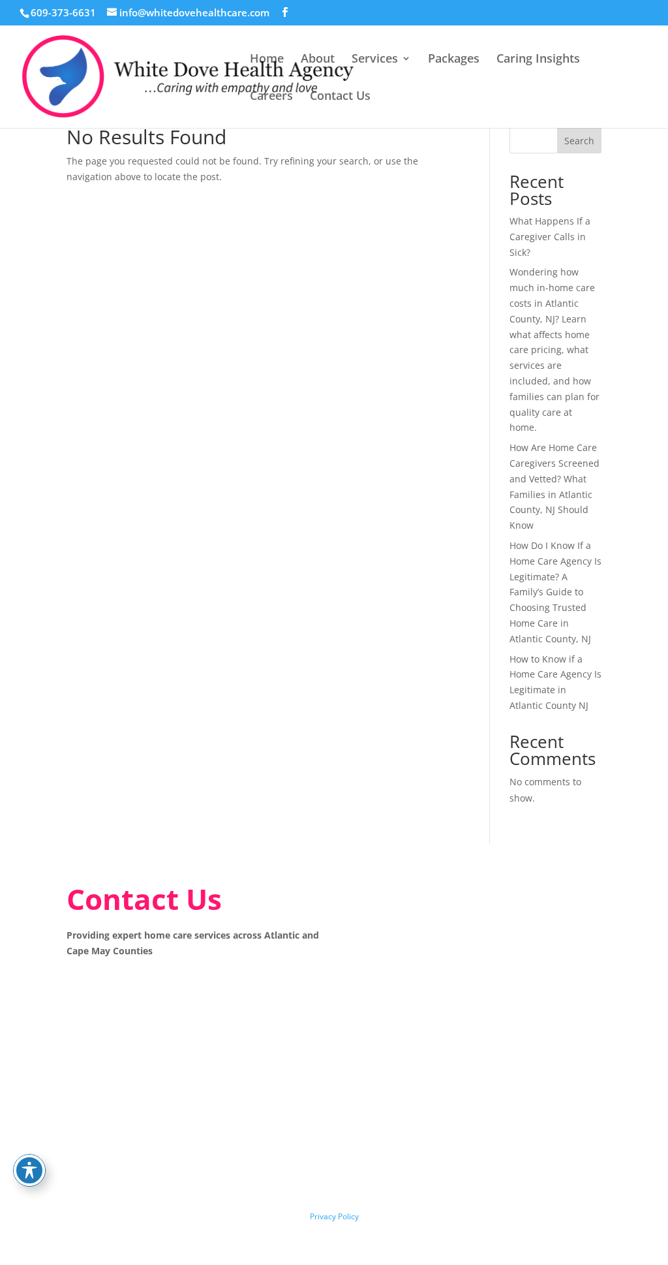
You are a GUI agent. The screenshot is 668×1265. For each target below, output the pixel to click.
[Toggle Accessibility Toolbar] (29, 1170)
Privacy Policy (334, 1216)
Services (375, 60)
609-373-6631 (63, 12)
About (318, 60)
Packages (453, 60)
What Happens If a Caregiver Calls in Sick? (549, 236)
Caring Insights (538, 60)
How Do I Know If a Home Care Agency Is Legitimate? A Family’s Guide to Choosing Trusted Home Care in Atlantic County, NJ (555, 592)
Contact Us (340, 97)
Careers (271, 97)
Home (267, 60)
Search (579, 140)
